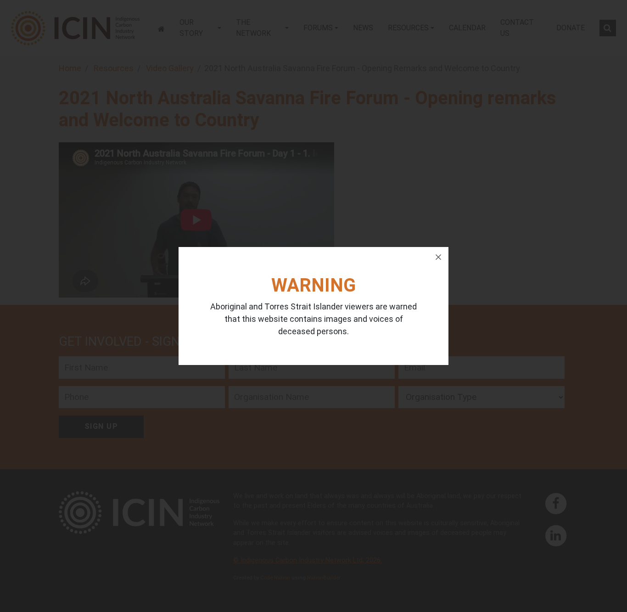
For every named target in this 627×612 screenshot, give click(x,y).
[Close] (438, 257)
